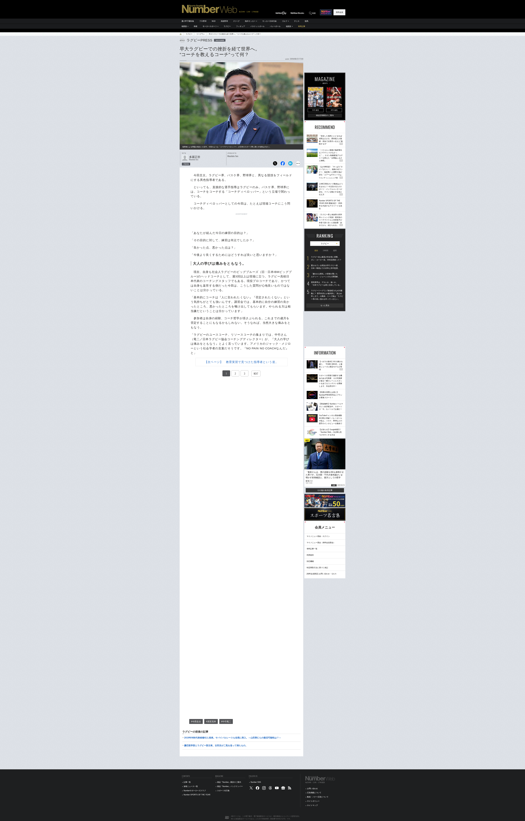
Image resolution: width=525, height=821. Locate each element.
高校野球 (224, 21)
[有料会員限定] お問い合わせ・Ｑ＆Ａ (322, 574)
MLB (213, 21)
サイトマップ (312, 805)
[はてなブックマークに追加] (290, 164)
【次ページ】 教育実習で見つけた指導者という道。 (241, 362)
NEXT (256, 373)
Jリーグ (236, 21)
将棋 (195, 26)
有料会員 (339, 12)
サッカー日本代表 (269, 21)
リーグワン (200, 34)
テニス (296, 21)
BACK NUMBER (220, 40)
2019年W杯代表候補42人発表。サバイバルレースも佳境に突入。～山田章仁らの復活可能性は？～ (232, 738)
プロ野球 (202, 21)
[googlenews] (283, 789)
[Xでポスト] (275, 164)
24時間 (325, 251)
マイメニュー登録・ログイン (318, 536)
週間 (335, 251)
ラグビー (227, 26)
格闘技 (184, 26)
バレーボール (275, 26)
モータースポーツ (210, 26)
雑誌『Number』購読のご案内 (229, 782)
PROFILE (186, 164)
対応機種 (310, 561)
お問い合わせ (312, 789)
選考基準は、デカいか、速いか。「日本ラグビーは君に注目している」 (326, 283)
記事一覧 (187, 782)
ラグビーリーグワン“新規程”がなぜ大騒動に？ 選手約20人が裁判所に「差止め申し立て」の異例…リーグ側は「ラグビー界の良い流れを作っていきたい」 (327, 295)
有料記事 (301, 26)
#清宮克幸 (211, 721)
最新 (316, 251)
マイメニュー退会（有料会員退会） (321, 543)
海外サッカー (250, 21)
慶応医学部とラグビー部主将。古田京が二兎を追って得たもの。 (216, 745)
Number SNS (256, 782)
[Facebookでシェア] (283, 164)
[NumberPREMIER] (326, 12)
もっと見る (324, 305)
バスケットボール (257, 26)
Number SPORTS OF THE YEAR (197, 795)
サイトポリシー (313, 801)
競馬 (306, 21)
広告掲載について (314, 793)
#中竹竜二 (226, 721)
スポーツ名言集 (223, 791)
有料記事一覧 (312, 549)
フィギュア (240, 26)
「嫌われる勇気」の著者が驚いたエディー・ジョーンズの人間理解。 (325, 275)
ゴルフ (284, 21)
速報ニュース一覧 (191, 786)
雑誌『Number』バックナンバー (230, 786)
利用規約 (310, 555)
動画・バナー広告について (317, 797)
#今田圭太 (196, 721)
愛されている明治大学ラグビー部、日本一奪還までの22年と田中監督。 (325, 266)
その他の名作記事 (324, 490)
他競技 (288, 26)
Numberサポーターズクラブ (195, 791)
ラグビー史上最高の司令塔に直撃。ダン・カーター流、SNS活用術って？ (326, 258)
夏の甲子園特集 (188, 21)
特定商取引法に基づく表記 (317, 568)
